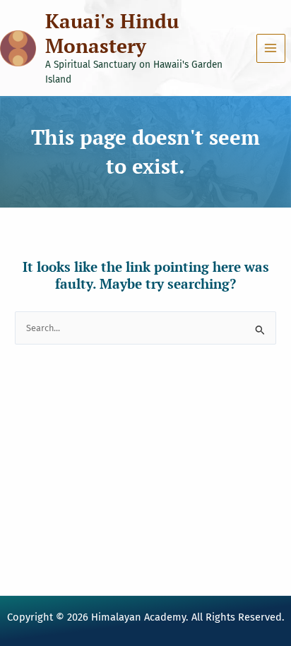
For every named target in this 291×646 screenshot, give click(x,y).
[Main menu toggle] (270, 48)
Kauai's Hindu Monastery (112, 33)
